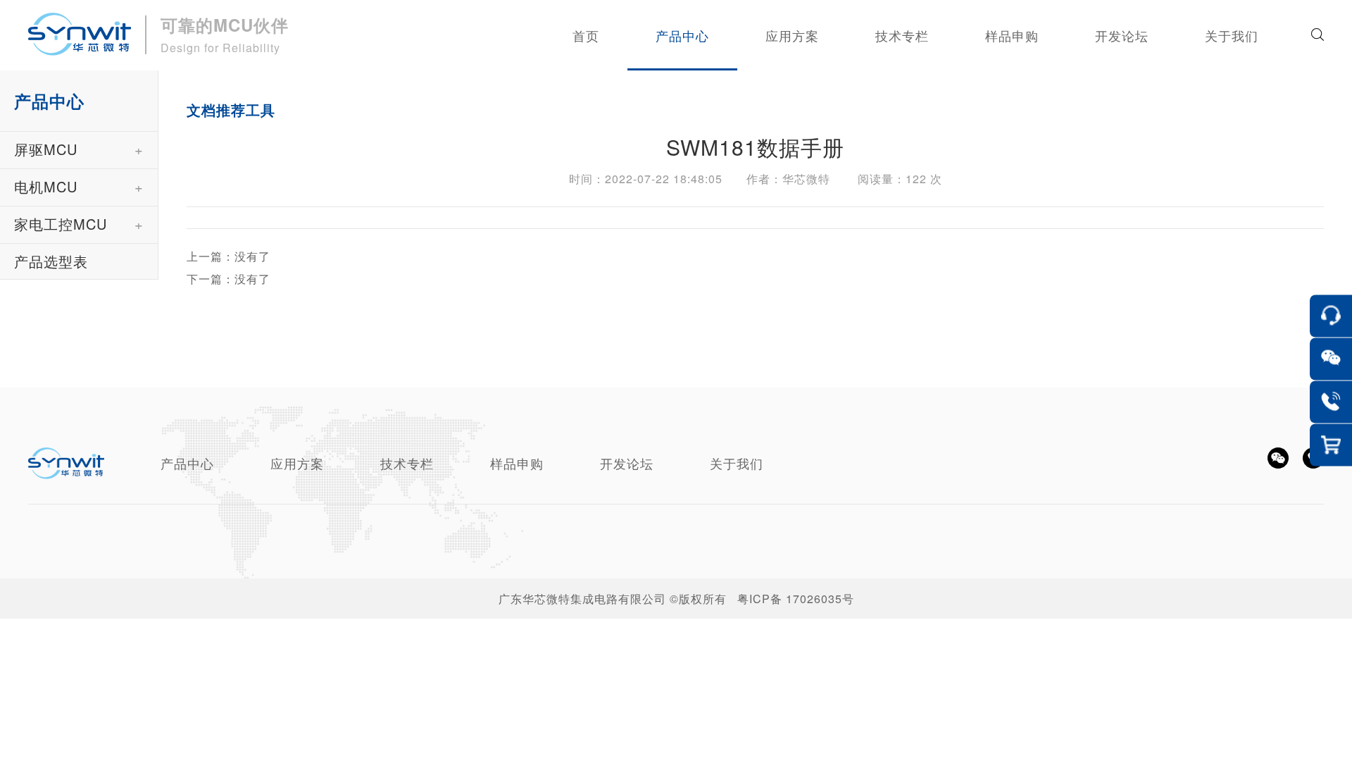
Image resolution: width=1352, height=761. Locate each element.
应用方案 (297, 463)
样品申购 (517, 463)
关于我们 (736, 463)
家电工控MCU (60, 224)
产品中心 (187, 463)
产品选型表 (51, 261)
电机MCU (45, 186)
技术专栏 (407, 463)
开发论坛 (626, 463)
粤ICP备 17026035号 (795, 598)
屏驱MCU (45, 149)
